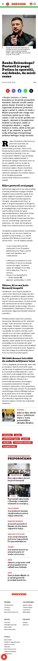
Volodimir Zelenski (22, 442)
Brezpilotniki (9, 446)
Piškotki (7, 647)
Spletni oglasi (27, 605)
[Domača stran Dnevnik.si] (18, 4)
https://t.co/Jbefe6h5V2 (16, 275)
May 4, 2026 (25, 280)
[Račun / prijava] (31, 4)
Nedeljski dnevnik (10, 625)
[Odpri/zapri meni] (4, 4)
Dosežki (7, 610)
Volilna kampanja (10, 651)
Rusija (18, 435)
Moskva (6, 442)
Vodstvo (7, 607)
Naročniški (8, 640)
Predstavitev (9, 605)
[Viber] (14, 91)
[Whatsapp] (25, 91)
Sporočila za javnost (11, 612)
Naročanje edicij (9, 629)
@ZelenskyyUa (12, 251)
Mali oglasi (26, 612)
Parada (25, 439)
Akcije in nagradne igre (12, 642)
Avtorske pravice (10, 649)
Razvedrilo (8, 627)
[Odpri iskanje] (34, 4)
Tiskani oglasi (27, 607)
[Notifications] (4, 657)
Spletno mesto (9, 644)
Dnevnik (7, 622)
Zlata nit (25, 625)
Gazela (25, 622)
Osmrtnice (26, 610)
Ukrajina (7, 435)
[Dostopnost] (7, 4)
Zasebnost (8, 654)
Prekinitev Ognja (11, 439)
